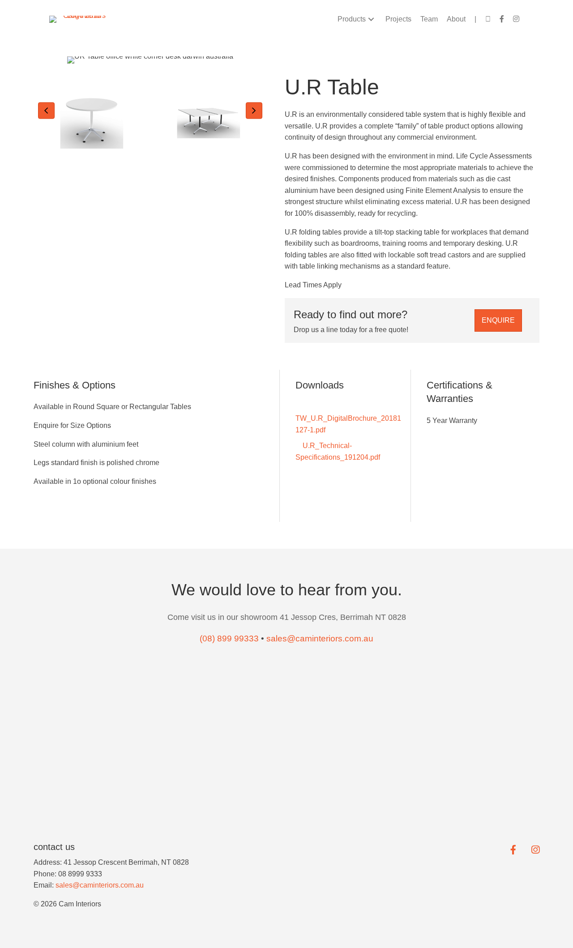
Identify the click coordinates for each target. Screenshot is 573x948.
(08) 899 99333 (229, 638)
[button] (371, 19)
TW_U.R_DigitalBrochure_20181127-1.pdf (348, 423)
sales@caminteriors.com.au (100, 885)
